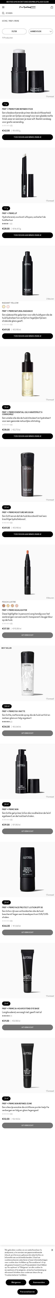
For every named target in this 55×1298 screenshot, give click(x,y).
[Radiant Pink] (8, 306)
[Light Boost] (8, 605)
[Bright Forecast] (12, 605)
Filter (14, 31)
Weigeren (16, 1282)
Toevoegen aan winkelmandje (27, 137)
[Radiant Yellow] (3, 306)
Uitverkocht (27, 635)
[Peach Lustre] (3, 605)
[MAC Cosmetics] (27, 7)
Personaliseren (27, 1292)
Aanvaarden (39, 1282)
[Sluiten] (52, 1250)
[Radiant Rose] (16, 605)
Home (4, 21)
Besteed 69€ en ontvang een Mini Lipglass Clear (28, 2)
